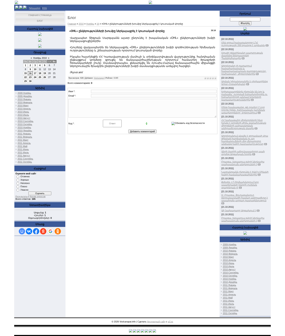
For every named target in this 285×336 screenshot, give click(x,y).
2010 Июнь (23, 112)
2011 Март (23, 140)
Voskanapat (99, 78)
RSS (44, 8)
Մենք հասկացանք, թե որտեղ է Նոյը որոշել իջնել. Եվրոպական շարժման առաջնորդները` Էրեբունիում (243, 110)
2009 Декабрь (25, 96)
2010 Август (24, 118)
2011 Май (22, 146)
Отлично (25, 176)
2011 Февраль (25, 137)
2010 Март (23, 105)
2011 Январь (24, 133)
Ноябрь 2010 (40, 58)
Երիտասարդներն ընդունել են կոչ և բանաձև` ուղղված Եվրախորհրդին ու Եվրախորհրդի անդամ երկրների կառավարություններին (244, 95)
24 (35, 77)
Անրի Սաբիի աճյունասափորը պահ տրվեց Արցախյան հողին (243, 152)
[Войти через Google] (50, 231)
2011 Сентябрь (25, 158)
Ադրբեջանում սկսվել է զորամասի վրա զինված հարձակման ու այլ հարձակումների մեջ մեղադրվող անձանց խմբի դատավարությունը (244, 140)
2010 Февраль (25, 102)
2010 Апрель (24, 108)
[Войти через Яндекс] (43, 231)
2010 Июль (23, 115)
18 (40, 73)
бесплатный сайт (156, 321)
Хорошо (24, 180)
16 (30, 73)
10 (35, 69)
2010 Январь (24, 99)
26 (44, 77)
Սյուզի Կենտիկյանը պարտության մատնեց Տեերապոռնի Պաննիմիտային (242, 55)
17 (35, 73)
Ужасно (24, 190)
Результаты (21, 196)
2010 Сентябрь (25, 121)
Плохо (23, 186)
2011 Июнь (23, 149)
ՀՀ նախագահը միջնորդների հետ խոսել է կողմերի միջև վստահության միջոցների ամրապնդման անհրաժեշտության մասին (243, 124)
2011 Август (24, 155)
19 (44, 73)
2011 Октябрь (25, 162)
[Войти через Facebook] (36, 231)
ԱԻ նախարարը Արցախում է (238, 210)
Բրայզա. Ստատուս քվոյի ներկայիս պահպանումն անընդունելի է (242, 163)
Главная (72, 24)
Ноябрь (90, 24)
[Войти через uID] (22, 231)
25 (40, 77)
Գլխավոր (34, 8)
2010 (81, 24)
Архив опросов (37, 196)
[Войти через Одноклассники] (58, 231)
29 (25, 81)
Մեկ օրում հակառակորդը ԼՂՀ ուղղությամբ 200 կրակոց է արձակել (243, 44)
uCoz (170, 321)
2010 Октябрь (25, 124)
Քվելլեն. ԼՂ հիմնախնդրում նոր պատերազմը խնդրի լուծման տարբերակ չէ (240, 185)
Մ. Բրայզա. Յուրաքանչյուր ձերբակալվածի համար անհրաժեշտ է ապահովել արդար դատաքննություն (244, 198)
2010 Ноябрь (24, 127)
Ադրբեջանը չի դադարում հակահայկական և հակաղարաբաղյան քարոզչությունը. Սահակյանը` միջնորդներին (243, 69)
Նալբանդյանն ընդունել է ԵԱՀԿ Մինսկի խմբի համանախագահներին (245, 173)
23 (30, 77)
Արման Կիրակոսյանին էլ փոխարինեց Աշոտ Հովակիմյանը (244, 82)
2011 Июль (23, 152)
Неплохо (25, 183)
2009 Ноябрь (24, 93)
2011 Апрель (24, 143)
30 (30, 81)
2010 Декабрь (25, 130)
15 (25, 73)
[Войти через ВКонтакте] (29, 231)
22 (25, 77)
